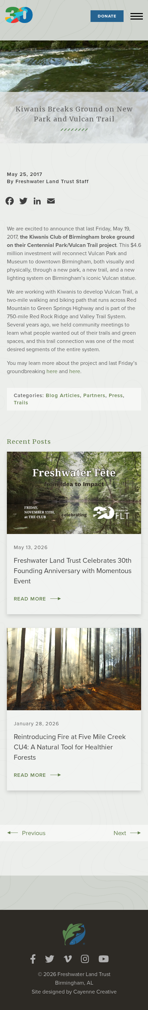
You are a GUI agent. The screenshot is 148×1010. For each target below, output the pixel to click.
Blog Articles (63, 395)
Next (120, 833)
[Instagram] (85, 959)
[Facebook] (33, 959)
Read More (30, 599)
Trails (21, 403)
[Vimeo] (68, 959)
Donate (107, 16)
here (51, 371)
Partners (94, 395)
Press (116, 395)
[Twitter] (49, 959)
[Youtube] (103, 959)
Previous (33, 833)
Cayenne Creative (95, 991)
